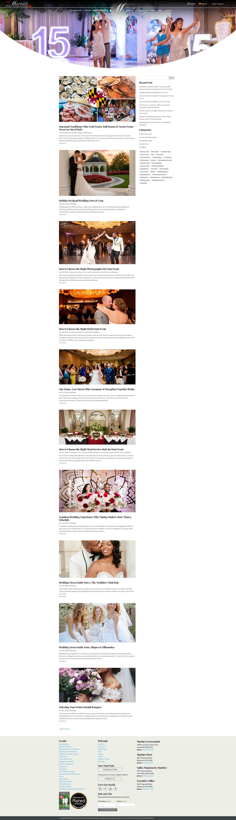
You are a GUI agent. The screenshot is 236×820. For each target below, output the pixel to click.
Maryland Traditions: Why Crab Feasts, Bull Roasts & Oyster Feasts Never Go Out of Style (96, 128)
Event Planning (167, 157)
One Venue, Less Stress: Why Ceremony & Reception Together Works (97, 389)
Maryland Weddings (157, 163)
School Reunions (65, 784)
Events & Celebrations (100, 10)
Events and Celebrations (91, 272)
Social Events (87, 133)
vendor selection (144, 171)
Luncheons (63, 769)
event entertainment (145, 157)
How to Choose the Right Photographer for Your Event (89, 269)
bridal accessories (144, 151)
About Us (129, 10)
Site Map (101, 761)
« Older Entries (64, 729)
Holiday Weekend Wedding (164, 160)
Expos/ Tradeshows (66, 764)
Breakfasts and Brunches (68, 752)
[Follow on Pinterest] (115, 789)
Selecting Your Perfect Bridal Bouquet (80, 707)
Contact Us (102, 747)
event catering (159, 154)
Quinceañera (63, 779)
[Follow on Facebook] (105, 789)
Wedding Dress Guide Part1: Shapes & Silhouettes (86, 647)
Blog (99, 752)
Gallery (159, 10)
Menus (100, 754)
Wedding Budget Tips (162, 171)
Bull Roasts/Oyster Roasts (68, 754)
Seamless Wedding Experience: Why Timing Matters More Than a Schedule (95, 518)
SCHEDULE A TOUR (110, 769)
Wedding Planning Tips (167, 177)
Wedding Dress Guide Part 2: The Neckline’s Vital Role (89, 582)
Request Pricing (103, 759)
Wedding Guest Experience (159, 174)
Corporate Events (75, 10)
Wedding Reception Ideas (158, 180)
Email (121, 801)
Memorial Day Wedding (157, 166)
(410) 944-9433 (147, 763)
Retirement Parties (66, 781)
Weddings (87, 10)
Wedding (73, 204)
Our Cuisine (151, 10)
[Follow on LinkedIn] (110, 789)
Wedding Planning (154, 177)
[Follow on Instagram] (100, 789)
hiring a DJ (153, 160)
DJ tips (152, 154)
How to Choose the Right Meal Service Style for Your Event (91, 449)
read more (62, 143)
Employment (102, 749)
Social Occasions (65, 786)
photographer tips (144, 168)
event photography (157, 157)
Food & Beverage (75, 133)
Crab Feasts (63, 756)
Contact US (168, 10)
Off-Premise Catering (67, 771)
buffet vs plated (155, 151)
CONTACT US (110, 779)
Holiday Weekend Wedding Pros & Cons (81, 200)
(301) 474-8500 (147, 750)
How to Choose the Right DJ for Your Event (82, 329)
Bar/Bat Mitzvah (65, 747)
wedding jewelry (144, 177)
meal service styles (144, 166)
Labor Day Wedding (144, 163)
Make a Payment (218, 4)
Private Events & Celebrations (70, 774)
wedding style (143, 183)
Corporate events (75, 272)
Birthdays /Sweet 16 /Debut (69, 749)
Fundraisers (63, 766)
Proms (61, 776)
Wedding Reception (145, 180)
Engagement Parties (66, 761)
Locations (140, 10)
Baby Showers (64, 744)
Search (171, 78)
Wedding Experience (145, 174)
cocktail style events (166, 151)
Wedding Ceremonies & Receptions (72, 789)
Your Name (104, 801)
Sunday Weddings (163, 168)
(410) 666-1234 (147, 776)
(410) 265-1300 (147, 789)
